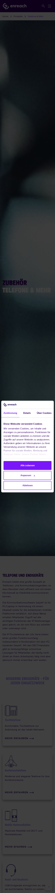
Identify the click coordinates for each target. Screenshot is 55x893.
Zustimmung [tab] (10, 413)
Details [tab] (27, 413)
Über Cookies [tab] (44, 413)
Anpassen (25, 475)
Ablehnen (27, 485)
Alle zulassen (27, 465)
